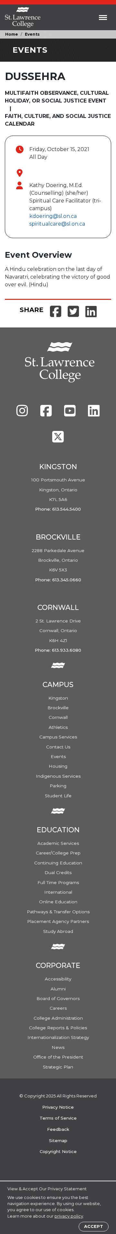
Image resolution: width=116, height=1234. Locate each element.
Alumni (58, 988)
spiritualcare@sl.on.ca (57, 224)
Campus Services (58, 736)
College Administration (58, 1018)
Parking (58, 785)
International (58, 892)
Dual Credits (58, 872)
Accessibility (58, 978)
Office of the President (58, 1057)
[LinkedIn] (93, 413)
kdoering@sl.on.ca (53, 216)
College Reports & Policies (58, 1027)
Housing (58, 766)
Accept (93, 1226)
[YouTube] (70, 413)
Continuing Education (58, 862)
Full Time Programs (58, 882)
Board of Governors (58, 998)
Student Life (58, 795)
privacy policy (68, 1216)
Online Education (58, 901)
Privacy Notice (58, 1107)
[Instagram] (23, 413)
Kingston (58, 698)
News (58, 1047)
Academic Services (58, 843)
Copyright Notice (58, 1151)
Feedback (58, 1129)
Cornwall (58, 717)
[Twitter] (58, 440)
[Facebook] (47, 413)
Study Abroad (58, 931)
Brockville (58, 707)
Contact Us (58, 746)
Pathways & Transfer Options (58, 911)
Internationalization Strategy (58, 1037)
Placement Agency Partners (58, 921)
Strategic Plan (58, 1066)
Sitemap (58, 1140)
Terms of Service (58, 1118)
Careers (58, 1008)
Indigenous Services (58, 776)
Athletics (58, 727)
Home (11, 34)
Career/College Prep (58, 852)
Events (32, 34)
